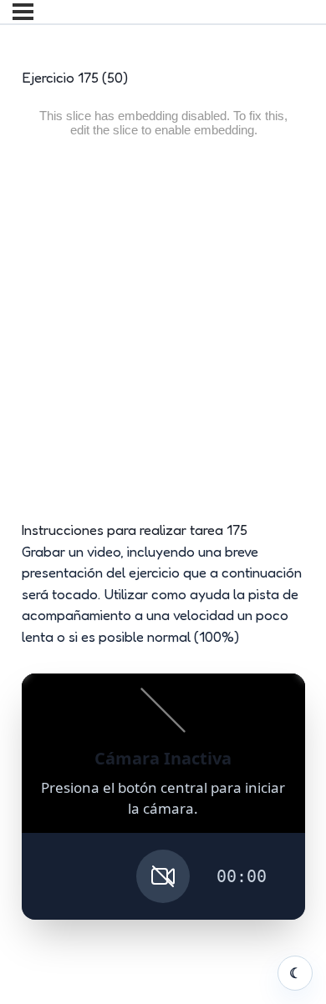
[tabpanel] (163, 511)
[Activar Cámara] (163, 876)
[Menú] (23, 11)
